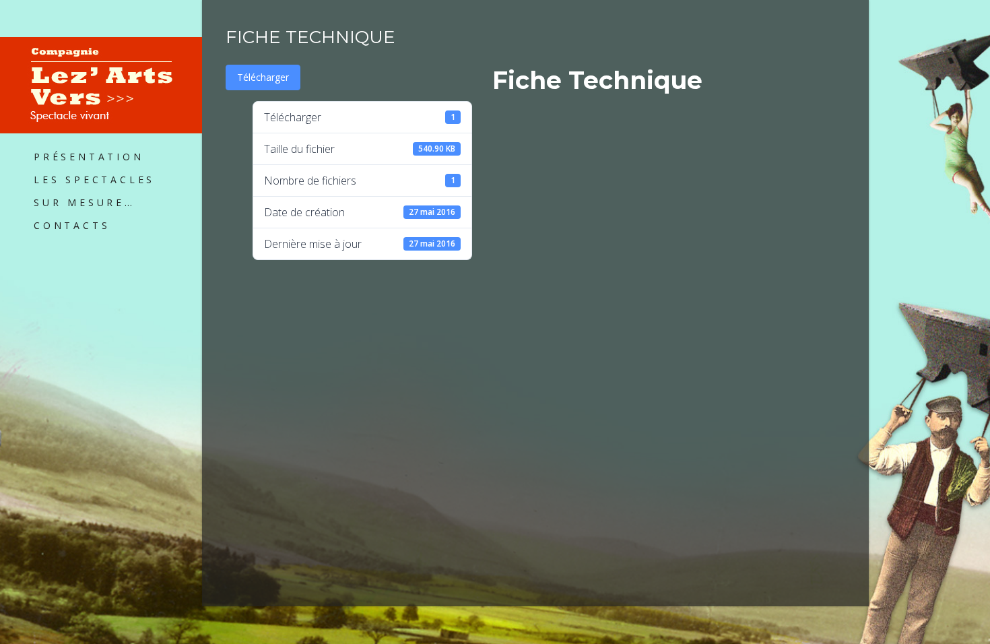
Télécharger (263, 77)
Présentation (89, 156)
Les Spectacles (94, 179)
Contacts (72, 225)
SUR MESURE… (84, 202)
